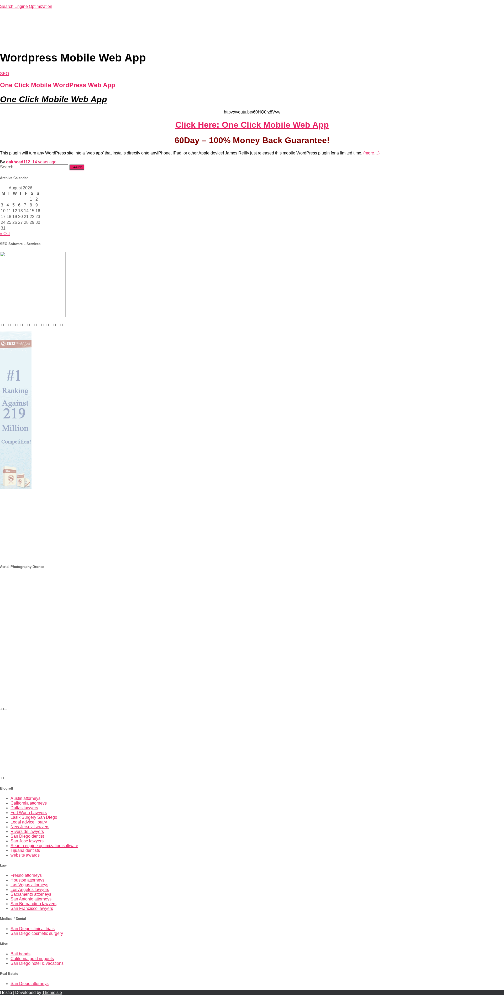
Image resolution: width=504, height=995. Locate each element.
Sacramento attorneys (30, 894)
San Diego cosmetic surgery (36, 933)
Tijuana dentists (25, 850)
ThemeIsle (52, 992)
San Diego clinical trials (32, 928)
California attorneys (28, 803)
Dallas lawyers (24, 808)
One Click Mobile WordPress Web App (57, 85)
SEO (4, 73)
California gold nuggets (32, 958)
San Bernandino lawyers (33, 903)
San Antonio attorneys (30, 899)
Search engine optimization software (44, 845)
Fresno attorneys (26, 875)
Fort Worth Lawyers (28, 812)
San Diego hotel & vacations (37, 963)
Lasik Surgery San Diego (33, 817)
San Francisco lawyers (31, 908)
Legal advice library (28, 822)
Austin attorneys (25, 798)
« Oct (5, 233)
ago (44, 162)
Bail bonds (20, 954)
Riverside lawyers (27, 831)
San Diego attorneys (29, 983)
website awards (25, 855)
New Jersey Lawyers (29, 827)
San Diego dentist (27, 836)
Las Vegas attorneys (29, 885)
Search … (10, 167)
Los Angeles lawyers (29, 889)
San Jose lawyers (27, 841)
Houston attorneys (27, 880)
